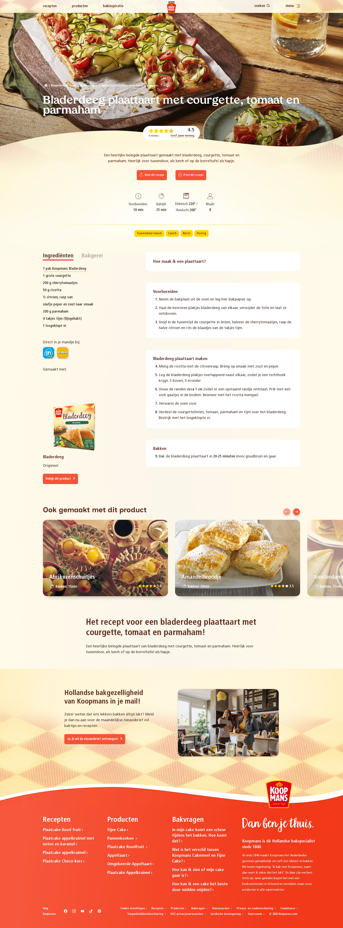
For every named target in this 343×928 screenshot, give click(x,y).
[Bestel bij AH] (48, 352)
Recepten (50, 6)
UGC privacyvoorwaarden (187, 914)
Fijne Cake (116, 830)
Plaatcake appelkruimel (64, 853)
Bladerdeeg (87, 85)
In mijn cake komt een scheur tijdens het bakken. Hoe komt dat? (199, 836)
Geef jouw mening (182, 136)
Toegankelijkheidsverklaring (145, 914)
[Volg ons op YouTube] (82, 912)
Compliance (288, 908)
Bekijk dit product (59, 478)
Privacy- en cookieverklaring (255, 908)
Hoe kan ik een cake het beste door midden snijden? (200, 887)
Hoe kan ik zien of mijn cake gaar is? (198, 873)
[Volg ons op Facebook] (65, 912)
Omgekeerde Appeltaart (129, 864)
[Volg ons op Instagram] (74, 912)
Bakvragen (198, 908)
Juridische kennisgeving (226, 914)
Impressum (255, 914)
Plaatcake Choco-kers (62, 861)
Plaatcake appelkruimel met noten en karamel (68, 841)
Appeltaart (117, 856)
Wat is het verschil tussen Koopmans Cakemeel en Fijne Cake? (198, 856)
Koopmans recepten (63, 85)
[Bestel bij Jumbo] (62, 352)
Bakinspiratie (113, 6)
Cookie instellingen (132, 908)
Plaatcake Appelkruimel (128, 873)
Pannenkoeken (121, 839)
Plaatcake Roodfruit (126, 847)
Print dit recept (193, 175)
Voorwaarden (221, 908)
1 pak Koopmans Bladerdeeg (64, 269)
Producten (80, 6)
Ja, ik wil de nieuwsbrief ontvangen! (93, 739)
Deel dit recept (154, 175)
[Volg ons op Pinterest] (99, 912)
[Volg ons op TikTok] (90, 912)
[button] (286, 511)
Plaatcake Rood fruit (62, 830)
